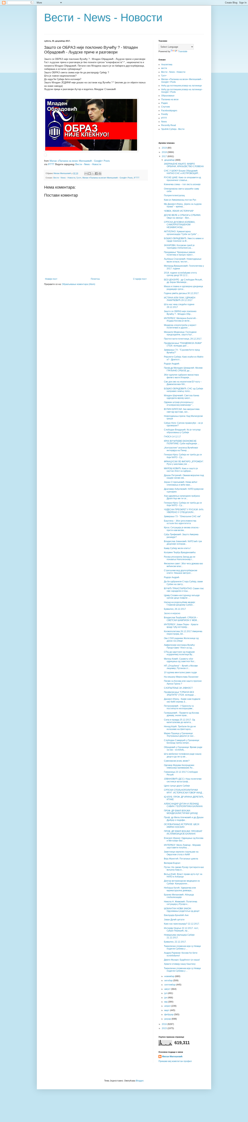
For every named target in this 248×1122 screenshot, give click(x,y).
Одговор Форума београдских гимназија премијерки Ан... (179, 766)
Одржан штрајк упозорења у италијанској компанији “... (179, 403)
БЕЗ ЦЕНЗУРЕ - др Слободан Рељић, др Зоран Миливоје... (183, 281)
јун (166, 997)
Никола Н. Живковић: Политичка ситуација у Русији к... (180, 902)
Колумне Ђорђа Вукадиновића (180, 552)
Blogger (139, 1080)
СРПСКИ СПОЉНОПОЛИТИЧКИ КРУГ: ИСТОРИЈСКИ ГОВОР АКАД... (184, 791)
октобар (168, 980)
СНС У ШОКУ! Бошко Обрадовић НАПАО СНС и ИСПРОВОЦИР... (181, 172)
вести (164, 68)
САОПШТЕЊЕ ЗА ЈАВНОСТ (178, 688)
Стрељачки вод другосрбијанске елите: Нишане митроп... (180, 571)
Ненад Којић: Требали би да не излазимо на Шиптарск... (180, 727)
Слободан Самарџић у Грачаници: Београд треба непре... (182, 741)
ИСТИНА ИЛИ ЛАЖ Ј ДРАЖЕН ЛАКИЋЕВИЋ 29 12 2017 (179, 299)
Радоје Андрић (171, 363)
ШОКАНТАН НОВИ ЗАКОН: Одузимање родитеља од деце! (181, 909)
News (164, 121)
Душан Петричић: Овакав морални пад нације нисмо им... (184, 476)
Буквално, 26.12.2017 (175, 609)
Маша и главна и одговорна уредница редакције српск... (183, 287)
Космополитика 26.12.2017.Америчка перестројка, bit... (183, 632)
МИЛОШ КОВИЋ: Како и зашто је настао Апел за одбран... (181, 469)
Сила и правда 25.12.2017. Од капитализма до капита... (179, 721)
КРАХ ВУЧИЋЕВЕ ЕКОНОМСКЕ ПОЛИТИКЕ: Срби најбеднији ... (181, 442)
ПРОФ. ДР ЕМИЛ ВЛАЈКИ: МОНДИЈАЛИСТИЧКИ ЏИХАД (181, 811)
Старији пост (140, 279)
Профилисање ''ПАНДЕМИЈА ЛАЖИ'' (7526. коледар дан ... (183, 344)
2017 (164, 156)
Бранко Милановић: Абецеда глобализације (179, 896)
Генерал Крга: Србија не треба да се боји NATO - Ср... (183, 455)
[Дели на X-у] (93, 173)
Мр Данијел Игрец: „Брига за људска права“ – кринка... (183, 205)
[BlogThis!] (89, 173)
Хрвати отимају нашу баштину (180, 964)
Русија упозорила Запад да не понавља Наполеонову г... (179, 558)
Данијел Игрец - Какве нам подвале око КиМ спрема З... (182, 700)
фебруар (169, 1014)
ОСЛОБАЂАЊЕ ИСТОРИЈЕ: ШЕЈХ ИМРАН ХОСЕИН (181, 825)
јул (166, 993)
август (167, 989)
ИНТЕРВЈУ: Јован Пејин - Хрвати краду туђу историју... (181, 625)
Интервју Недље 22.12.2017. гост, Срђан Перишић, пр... (181, 929)
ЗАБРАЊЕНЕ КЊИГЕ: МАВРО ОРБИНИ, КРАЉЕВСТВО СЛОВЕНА (184, 165)
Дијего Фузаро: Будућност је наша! (182, 960)
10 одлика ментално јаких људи (180, 672)
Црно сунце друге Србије (177, 785)
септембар (170, 984)
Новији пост (51, 279)
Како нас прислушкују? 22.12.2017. (182, 924)
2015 (164, 1028)
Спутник (165, 106)
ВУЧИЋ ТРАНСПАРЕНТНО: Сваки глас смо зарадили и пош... (184, 589)
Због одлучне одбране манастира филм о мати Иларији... (181, 376)
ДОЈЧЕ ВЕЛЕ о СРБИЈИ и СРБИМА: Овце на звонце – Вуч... (182, 216)
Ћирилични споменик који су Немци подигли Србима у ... (182, 947)
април (167, 1006)
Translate (182, 51)
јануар (168, 1019)
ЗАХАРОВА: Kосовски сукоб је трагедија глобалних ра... (179, 246)
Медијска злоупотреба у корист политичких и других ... (180, 326)
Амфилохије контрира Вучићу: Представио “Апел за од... (179, 646)
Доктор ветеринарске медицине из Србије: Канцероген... (182, 882)
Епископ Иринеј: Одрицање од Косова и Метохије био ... (183, 839)
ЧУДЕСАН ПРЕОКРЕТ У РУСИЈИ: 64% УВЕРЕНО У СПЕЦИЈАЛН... (184, 510)
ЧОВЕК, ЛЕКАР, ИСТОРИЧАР (179, 211)
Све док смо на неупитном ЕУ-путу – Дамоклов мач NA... (183, 383)
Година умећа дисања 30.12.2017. (181, 293)
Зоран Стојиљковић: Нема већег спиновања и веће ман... (180, 483)
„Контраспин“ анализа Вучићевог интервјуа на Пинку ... (181, 449)
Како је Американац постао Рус (180, 200)
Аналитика (166, 64)
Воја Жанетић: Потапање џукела (181, 858)
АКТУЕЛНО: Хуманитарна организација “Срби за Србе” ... (181, 232)
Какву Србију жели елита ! (177, 548)
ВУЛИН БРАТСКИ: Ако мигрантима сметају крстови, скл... (182, 410)
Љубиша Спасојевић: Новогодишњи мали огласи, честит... (182, 260)
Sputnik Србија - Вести (172, 129)
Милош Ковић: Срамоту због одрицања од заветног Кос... (180, 660)
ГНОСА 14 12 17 (172, 436)
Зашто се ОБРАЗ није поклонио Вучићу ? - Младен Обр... (180, 312)
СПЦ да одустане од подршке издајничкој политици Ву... (179, 653)
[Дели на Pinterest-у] (100, 173)
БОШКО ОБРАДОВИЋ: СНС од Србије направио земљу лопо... (183, 389)
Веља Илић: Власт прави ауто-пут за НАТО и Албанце (183, 875)
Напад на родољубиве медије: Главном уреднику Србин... (180, 603)
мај (166, 1002)
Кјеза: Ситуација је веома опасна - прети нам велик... (182, 528)
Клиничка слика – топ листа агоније (182, 184)
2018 (164, 152)
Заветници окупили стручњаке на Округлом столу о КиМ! (181, 853)
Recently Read (168, 125)
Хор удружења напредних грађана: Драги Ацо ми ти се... (182, 497)
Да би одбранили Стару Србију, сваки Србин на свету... (183, 582)
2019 (164, 148)
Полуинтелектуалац (174, 195)
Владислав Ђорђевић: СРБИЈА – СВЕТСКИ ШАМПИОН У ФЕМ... (181, 618)
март (167, 1010)
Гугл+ (78, 178)
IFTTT (51, 164)
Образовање (167, 95)
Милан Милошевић (172, 1056)
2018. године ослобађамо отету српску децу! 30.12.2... (180, 274)
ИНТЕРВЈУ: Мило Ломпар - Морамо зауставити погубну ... (182, 846)
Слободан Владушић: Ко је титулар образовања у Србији (182, 431)
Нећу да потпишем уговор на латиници (181, 85)
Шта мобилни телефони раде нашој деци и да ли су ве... (182, 755)
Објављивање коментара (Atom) (78, 284)
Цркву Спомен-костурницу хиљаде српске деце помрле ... (182, 596)
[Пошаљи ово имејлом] (86, 173)
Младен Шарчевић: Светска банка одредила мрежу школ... (181, 396)
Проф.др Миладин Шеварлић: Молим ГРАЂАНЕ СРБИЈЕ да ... (183, 369)
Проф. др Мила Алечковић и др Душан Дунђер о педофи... (184, 818)
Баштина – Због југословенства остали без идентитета (180, 522)
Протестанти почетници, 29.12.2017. (183, 339)
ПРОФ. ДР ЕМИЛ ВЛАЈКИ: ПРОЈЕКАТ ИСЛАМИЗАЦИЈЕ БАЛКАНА (183, 832)
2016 (164, 1024)
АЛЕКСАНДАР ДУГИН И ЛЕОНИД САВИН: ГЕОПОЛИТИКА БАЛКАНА (183, 805)
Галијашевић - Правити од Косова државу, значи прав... (181, 714)
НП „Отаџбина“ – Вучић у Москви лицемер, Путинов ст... (181, 667)
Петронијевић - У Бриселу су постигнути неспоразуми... (179, 707)
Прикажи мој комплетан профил (175, 1061)
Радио (164, 103)
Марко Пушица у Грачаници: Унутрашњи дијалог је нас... (179, 734)
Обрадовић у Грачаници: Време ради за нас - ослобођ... (183, 748)
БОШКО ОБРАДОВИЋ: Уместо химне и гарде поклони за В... (184, 239)
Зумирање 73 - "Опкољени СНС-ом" (182, 516)
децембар (169, 160)
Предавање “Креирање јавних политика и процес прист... (179, 253)
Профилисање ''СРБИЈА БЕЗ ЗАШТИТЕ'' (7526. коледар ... (180, 693)
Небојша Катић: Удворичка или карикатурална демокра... (180, 889)
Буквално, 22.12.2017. (175, 942)
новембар (169, 976)
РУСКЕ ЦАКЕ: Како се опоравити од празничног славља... (182, 178)
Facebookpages (169, 110)
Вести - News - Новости (103, 17)
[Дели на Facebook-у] (96, 173)
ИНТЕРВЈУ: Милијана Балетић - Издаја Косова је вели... (180, 319)
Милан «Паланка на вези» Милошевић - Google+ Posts (80, 160)
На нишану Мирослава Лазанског (181, 677)
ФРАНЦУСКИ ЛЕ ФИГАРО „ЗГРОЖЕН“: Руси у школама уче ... (184, 462)
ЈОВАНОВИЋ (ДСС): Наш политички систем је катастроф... (183, 780)
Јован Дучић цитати (174, 919)
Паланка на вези (169, 99)
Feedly (164, 114)
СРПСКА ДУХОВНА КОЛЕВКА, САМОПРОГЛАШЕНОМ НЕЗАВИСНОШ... (179, 225)
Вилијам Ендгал (172, 863)
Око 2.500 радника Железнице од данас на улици (181, 639)
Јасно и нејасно (172, 613)
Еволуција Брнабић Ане (176, 915)
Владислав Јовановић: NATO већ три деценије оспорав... (183, 542)
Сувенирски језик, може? (177, 761)
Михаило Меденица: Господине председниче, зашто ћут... (180, 333)
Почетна (95, 279)
